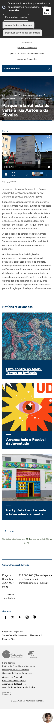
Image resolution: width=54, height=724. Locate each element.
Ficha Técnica (8, 663)
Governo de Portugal (12, 677)
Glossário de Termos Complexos (17, 673)
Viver (14, 95)
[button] (37, 174)
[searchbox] (27, 68)
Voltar (11, 531)
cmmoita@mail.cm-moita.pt (33, 583)
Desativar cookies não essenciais (22, 33)
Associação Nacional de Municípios (18, 687)
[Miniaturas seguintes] (46, 175)
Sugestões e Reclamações (14, 635)
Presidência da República (14, 681)
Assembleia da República (14, 684)
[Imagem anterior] (7, 152)
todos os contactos (9, 596)
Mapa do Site (8, 639)
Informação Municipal (32, 95)
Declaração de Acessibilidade (15, 670)
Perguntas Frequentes (12, 631)
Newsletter (35, 635)
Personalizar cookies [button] (16, 17)
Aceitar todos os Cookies (18, 25)
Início (4, 95)
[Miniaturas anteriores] (27, 175)
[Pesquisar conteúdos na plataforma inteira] (48, 69)
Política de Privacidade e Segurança (18, 666)
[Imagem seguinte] (47, 152)
